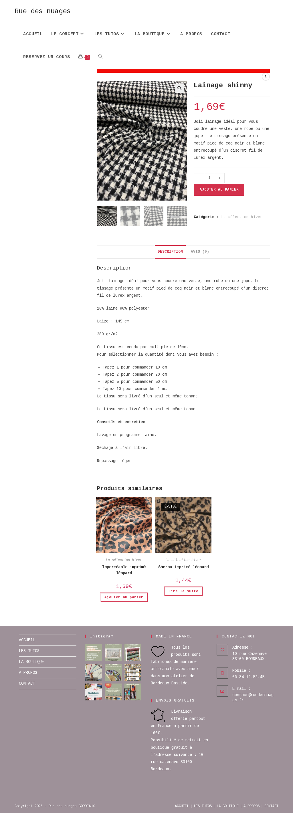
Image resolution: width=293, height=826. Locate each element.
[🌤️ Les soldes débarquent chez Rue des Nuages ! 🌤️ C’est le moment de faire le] (93, 692)
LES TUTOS (29, 651)
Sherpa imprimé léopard (183, 567)
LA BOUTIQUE (31, 661)
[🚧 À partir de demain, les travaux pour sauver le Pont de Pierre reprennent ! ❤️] (113, 692)
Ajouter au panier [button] (123, 597)
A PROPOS (28, 672)
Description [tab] (170, 252)
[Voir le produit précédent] (266, 77)
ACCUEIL (27, 640)
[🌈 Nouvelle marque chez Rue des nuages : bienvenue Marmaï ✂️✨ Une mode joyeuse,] (132, 692)
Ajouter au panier (219, 190)
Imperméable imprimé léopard (124, 570)
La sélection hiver (241, 217)
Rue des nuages (43, 11)
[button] (179, 88)
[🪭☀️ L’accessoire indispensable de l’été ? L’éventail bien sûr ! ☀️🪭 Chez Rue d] (113, 672)
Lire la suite (183, 591)
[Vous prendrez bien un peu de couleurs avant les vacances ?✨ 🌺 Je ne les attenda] (132, 652)
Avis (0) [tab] (200, 252)
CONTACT (27, 683)
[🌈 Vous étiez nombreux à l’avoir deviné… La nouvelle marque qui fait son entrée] (93, 672)
